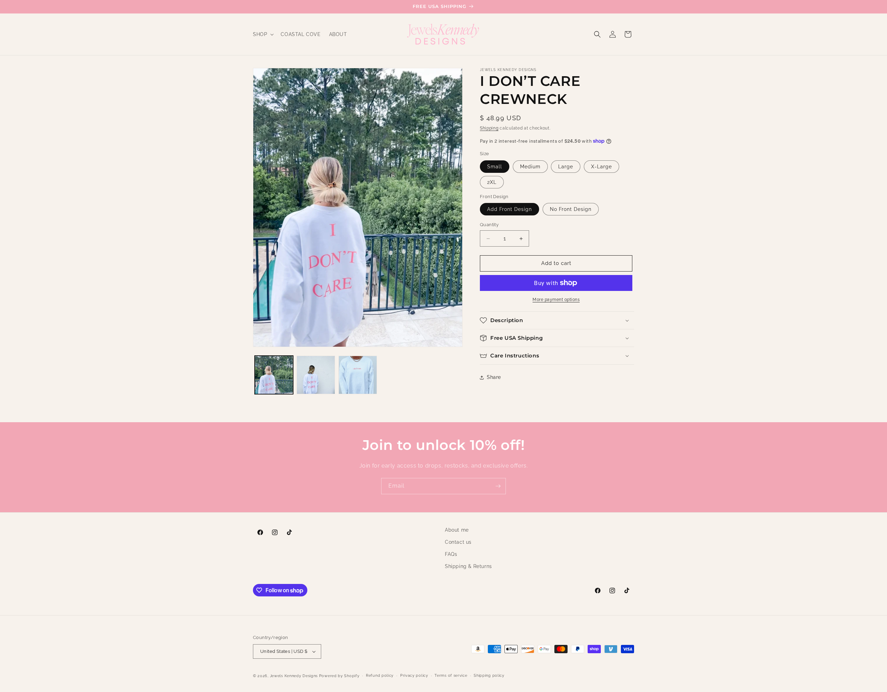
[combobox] (471, 355)
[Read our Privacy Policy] (550, 391)
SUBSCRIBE (504, 426)
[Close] (557, 246)
